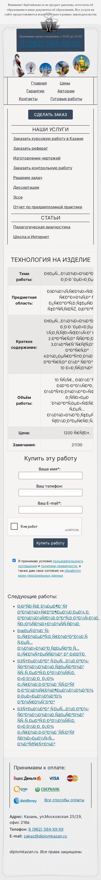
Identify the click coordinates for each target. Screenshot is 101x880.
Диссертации (26, 187)
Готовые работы (66, 98)
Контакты (28, 98)
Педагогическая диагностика (41, 226)
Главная (39, 83)
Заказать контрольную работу (42, 167)
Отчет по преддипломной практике (47, 206)
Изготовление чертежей (37, 158)
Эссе (18, 197)
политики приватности (59, 566)
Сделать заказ (50, 114)
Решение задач (27, 177)
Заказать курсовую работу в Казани (48, 138)
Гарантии (35, 90)
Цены (65, 83)
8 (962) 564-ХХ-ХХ (50, 43)
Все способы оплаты (64, 799)
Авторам (66, 90)
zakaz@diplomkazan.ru (45, 836)
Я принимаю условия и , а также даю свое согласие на (50, 568)
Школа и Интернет (31, 236)
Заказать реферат (30, 148)
